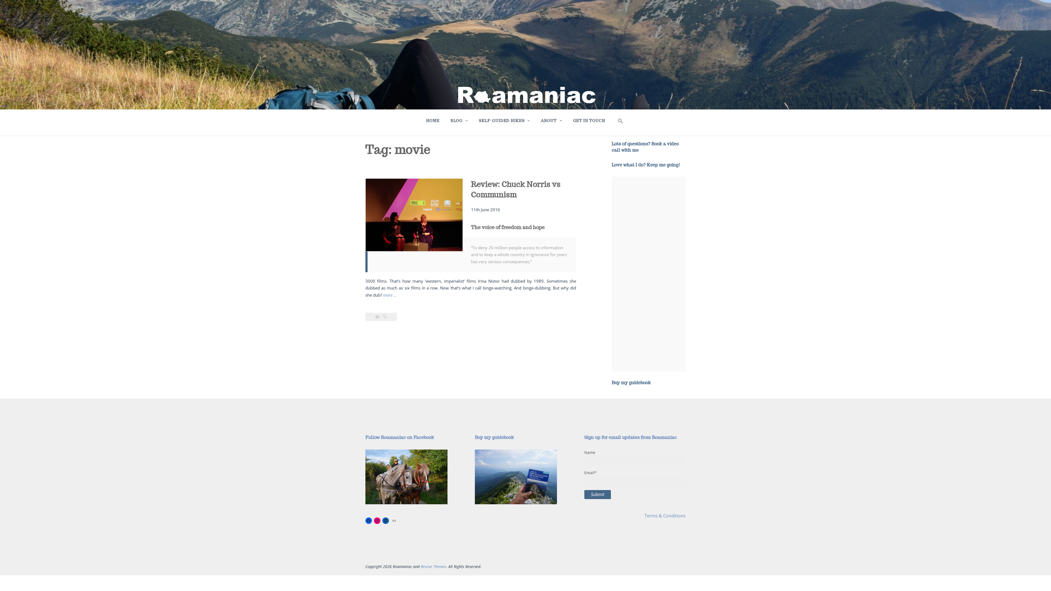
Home (432, 120)
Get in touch (589, 120)
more (390, 295)
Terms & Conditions (665, 516)
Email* (590, 472)
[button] (620, 122)
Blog (457, 120)
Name (589, 452)
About (548, 120)
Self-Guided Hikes (501, 120)
